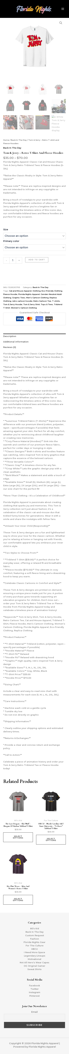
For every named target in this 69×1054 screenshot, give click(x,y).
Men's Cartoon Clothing (37, 298)
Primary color (11, 241)
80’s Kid (34, 928)
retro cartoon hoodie (22, 301)
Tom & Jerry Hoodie (12, 304)
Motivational (34, 959)
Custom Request (34, 935)
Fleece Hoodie (10, 294)
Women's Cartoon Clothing (24, 308)
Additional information (16, 342)
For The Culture (34, 945)
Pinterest (34, 996)
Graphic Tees (18, 298)
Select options (18, 837)
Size (5, 229)
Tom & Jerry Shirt (31, 304)
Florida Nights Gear (34, 942)
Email (34, 1011)
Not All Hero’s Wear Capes (34, 962)
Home (6, 140)
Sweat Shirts (34, 969)
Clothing (37, 291)
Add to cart (37, 260)
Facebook (34, 985)
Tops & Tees (47, 304)
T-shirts (56, 301)
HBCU (34, 949)
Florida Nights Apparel (29, 294)
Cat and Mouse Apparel (20, 291)
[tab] (34, 336)
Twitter (34, 989)
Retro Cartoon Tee (42, 301)
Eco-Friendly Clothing (52, 291)
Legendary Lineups (34, 956)
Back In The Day (19, 140)
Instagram (34, 992)
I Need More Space (34, 952)
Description (9, 336)
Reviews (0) (9, 347)
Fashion (34, 939)
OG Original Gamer (34, 966)
